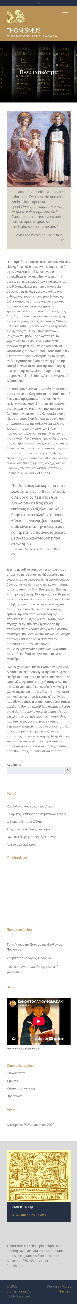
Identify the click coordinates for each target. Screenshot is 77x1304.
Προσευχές (14, 1096)
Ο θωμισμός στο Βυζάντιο (25, 821)
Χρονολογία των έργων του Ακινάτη (31, 806)
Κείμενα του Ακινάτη (21, 1088)
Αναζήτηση (15, 764)
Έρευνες (13, 1081)
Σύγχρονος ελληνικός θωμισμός (29, 829)
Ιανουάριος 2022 (42, 1125)
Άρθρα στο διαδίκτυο (21, 844)
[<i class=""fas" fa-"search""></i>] (68, 770)
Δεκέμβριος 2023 (19, 1125)
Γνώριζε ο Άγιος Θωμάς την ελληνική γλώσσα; (32, 969)
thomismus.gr (16, 1291)
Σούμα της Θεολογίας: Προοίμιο (29, 958)
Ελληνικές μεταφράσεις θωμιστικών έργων (36, 814)
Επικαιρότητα (16, 1073)
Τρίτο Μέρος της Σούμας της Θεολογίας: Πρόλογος (35, 946)
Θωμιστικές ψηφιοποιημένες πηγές (31, 837)
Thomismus (23, 30)
